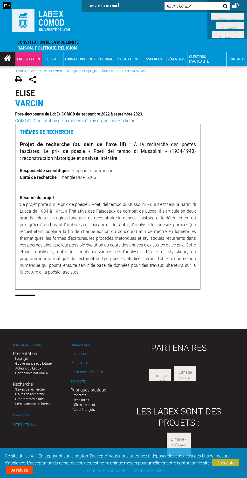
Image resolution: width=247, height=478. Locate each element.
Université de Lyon (103, 6)
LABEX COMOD (40, 70)
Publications (80, 345)
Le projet (21, 358)
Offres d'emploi (84, 404)
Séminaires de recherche (33, 403)
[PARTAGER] (34, 80)
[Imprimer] (20, 80)
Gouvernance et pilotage (33, 363)
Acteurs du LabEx (28, 368)
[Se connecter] (238, 6)
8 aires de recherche (30, 394)
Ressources (79, 354)
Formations (22, 415)
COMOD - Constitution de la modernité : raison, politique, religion (75, 120)
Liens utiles (81, 400)
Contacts (77, 381)
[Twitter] (230, 25)
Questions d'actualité (87, 372)
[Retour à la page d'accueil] (41, 19)
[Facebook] (227, 16)
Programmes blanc (29, 399)
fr (5, 5)
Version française (68, 70)
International (24, 424)
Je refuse (19, 470)
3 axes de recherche (30, 389)
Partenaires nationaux (31, 373)
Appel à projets (84, 409)
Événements (79, 363)
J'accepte (225, 463)
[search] (197, 6)
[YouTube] (228, 34)
